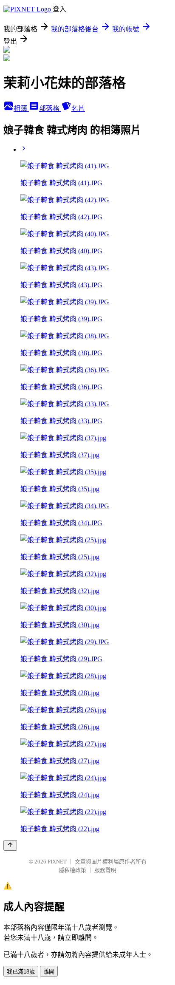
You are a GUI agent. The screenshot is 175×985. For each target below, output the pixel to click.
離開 (48, 971)
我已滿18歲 (21, 971)
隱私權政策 (72, 870)
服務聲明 (105, 870)
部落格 (50, 108)
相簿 (21, 108)
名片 (78, 108)
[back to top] (10, 845)
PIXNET (57, 861)
